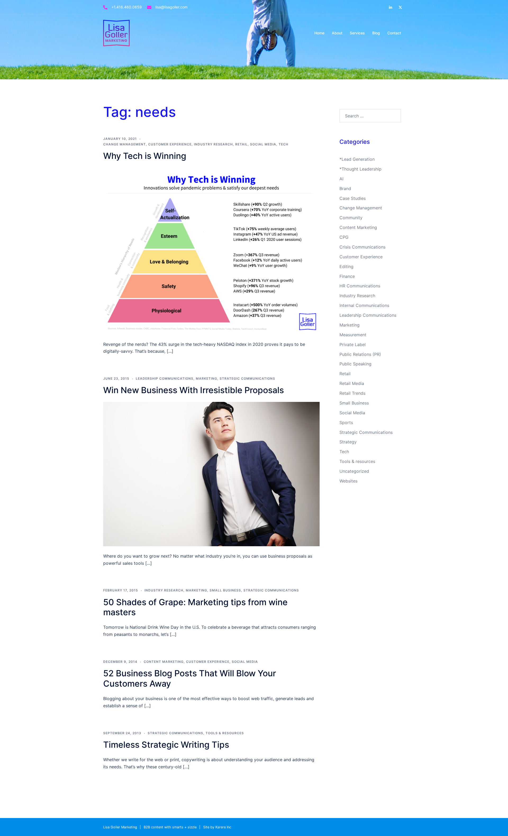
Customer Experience (170, 144)
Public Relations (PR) (360, 354)
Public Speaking (355, 363)
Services (357, 33)
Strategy (348, 441)
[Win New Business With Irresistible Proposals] (211, 473)
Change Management (124, 144)
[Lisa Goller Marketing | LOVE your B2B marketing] (116, 32)
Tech (283, 144)
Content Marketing (164, 662)
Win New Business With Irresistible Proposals (193, 390)
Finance (347, 276)
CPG (343, 237)
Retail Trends (352, 393)
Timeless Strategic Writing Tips (166, 744)
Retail (241, 144)
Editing (346, 266)
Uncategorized (354, 471)
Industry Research (213, 144)
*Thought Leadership (360, 169)
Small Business (225, 590)
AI (341, 178)
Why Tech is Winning (144, 156)
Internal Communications (364, 305)
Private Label (352, 344)
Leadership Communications (164, 378)
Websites (348, 481)
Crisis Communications (362, 247)
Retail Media (351, 383)
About (337, 33)
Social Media (263, 144)
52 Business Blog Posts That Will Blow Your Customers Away (189, 678)
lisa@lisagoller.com (171, 7)
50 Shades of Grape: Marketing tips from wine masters (195, 607)
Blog (376, 33)
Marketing (206, 378)
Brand (345, 188)
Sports (346, 422)
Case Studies (352, 198)
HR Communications (359, 285)
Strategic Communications (247, 378)
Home (319, 33)
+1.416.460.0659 (126, 7)
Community (350, 217)
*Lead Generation (357, 159)
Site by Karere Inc (217, 827)
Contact (394, 33)
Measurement (352, 334)
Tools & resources (225, 733)
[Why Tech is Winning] (211, 250)
